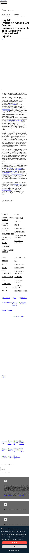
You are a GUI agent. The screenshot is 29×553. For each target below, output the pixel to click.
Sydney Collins (5, 174)
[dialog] (14, 539)
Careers (18, 277)
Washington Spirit (18, 184)
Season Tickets (5, 224)
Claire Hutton (17, 169)
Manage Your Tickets (7, 251)
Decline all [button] (14, 546)
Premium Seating (5, 229)
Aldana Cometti (6, 109)
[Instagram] (6, 287)
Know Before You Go (20, 236)
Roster (18, 221)
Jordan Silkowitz (6, 172)
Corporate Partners (19, 272)
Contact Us (19, 264)
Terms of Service (18, 281)
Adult (4, 264)
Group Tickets (8, 234)
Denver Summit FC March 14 (14, 120)
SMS (3, 280)
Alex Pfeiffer (10, 168)
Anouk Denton (12, 104)
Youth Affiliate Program (6, 244)
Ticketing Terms (19, 286)
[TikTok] (9, 287)
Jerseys (5, 261)
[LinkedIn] (3, 290)
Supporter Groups (6, 238)
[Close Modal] (5, 481)
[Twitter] (13, 287)
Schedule (19, 218)
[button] (1, 5)
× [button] (27, 528)
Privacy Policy (21, 291)
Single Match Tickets (7, 219)
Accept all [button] (15, 542)
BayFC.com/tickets (6, 190)
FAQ (16, 261)
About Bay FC (20, 257)
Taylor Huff (14, 171)
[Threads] (6, 290)
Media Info (19, 268)
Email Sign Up (7, 277)
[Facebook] (3, 287)
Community (19, 228)
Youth (4, 268)
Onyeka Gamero (20, 168)
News (17, 225)
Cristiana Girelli (6, 110)
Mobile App (6, 284)
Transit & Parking (19, 242)
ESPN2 (3, 192)
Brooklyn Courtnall (17, 174)
